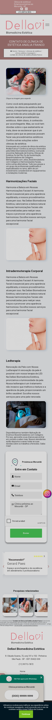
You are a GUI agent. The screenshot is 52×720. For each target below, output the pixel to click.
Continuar (26, 714)
